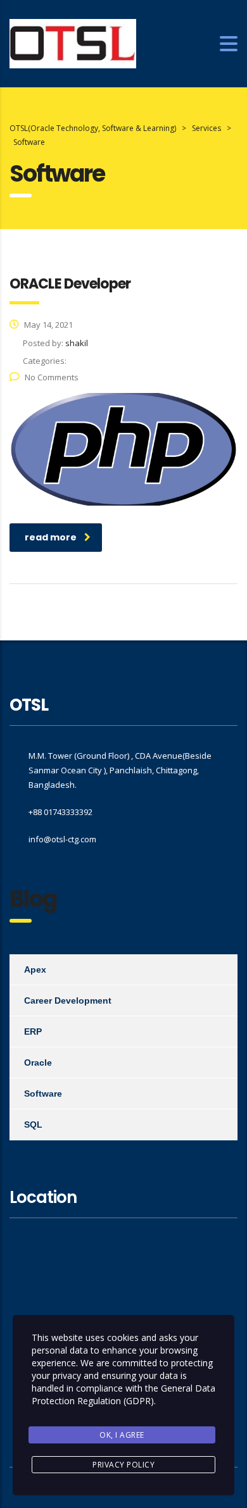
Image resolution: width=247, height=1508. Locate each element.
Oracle (38, 1062)
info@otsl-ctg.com (62, 839)
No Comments (52, 377)
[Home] (73, 43)
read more (51, 537)
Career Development (67, 1000)
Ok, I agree (121, 1435)
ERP (33, 1031)
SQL (33, 1124)
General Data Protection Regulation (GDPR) (123, 1394)
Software (43, 1093)
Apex (35, 969)
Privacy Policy (123, 1464)
